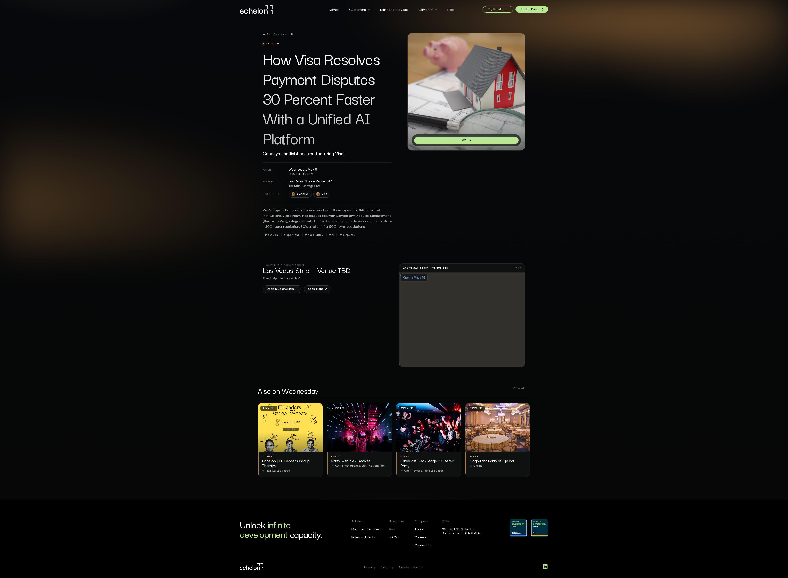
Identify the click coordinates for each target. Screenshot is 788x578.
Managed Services (365, 529)
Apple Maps (317, 289)
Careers (421, 537)
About (419, 529)
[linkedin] (545, 566)
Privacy (369, 567)
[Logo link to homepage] (251, 566)
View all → (521, 388)
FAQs (393, 537)
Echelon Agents (363, 537)
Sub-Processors (411, 567)
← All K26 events (278, 34)
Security (387, 567)
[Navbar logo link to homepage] (271, 9)
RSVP (466, 140)
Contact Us (423, 545)
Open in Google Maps (283, 289)
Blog (392, 529)
